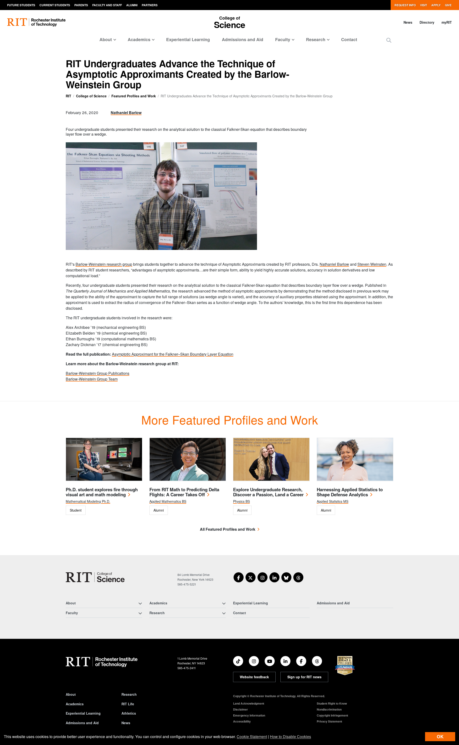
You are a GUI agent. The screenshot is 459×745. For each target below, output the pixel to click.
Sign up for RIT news (304, 676)
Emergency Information (249, 715)
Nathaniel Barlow (126, 112)
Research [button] (315, 39)
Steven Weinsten (371, 264)
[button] (388, 40)
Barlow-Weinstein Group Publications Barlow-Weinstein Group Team (97, 376)
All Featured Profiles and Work (227, 529)
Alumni (131, 5)
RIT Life (127, 703)
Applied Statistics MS (332, 501)
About (71, 694)
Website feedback (254, 676)
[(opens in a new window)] (239, 577)
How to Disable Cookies (290, 736)
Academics (75, 703)
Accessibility (242, 721)
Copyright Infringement (332, 715)
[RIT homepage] (36, 22)
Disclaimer (240, 709)
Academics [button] (139, 39)
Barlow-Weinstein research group (104, 264)
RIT (68, 96)
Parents (81, 5)
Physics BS (241, 501)
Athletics (128, 713)
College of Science (91, 96)
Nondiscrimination (329, 709)
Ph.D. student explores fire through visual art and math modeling (102, 492)
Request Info (405, 5)
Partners (150, 5)
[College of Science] (95, 577)
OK (440, 736)
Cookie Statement (252, 736)
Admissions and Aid (242, 39)
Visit (423, 5)
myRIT (447, 22)
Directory (427, 22)
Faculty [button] (282, 39)
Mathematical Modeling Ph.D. (88, 501)
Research (129, 694)
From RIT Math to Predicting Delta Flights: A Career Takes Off (184, 492)
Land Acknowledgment (248, 703)
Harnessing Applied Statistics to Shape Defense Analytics (350, 492)
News (408, 22)
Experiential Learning (188, 39)
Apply (436, 5)
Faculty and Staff (107, 5)
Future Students (21, 5)
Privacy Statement (329, 721)
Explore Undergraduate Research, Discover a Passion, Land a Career (268, 492)
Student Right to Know (332, 703)
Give (448, 5)
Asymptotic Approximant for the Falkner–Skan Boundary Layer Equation (172, 354)
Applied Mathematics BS (167, 501)
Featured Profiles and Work (133, 96)
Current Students (54, 5)
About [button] (105, 39)
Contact (349, 39)
